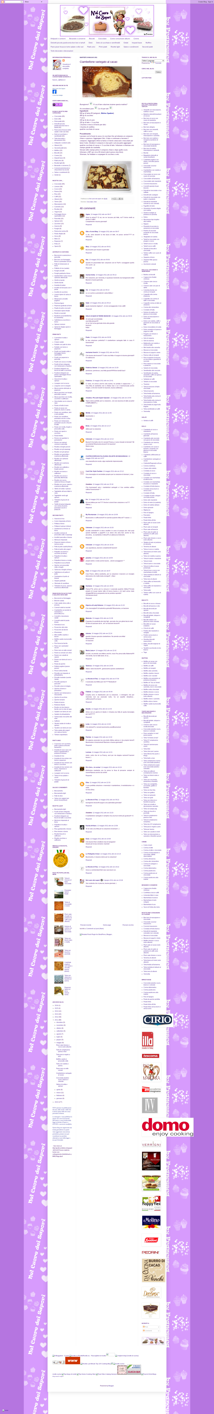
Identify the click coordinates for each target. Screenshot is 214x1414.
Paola (88, 337)
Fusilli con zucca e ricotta (62, 362)
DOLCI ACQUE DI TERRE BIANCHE (98, 316)
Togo (145, 652)
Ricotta (56, 209)
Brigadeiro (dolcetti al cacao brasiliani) (151, 156)
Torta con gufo (148, 797)
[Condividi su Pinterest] (122, 199)
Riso (55, 194)
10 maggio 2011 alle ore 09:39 (100, 337)
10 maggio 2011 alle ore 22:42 (106, 650)
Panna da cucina (60, 231)
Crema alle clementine (151, 307)
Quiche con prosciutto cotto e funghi (61, 566)
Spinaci (56, 221)
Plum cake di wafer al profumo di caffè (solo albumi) (68, 917)
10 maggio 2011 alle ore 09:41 (108, 352)
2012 (57, 1017)
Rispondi (89, 225)
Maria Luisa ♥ (90, 650)
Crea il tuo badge (58, 95)
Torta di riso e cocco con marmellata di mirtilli (152, 571)
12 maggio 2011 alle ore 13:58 (107, 826)
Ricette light (115, 47)
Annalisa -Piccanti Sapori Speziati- (98, 398)
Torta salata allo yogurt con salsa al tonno (62, 731)
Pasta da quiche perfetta (152, 999)
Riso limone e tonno (61, 831)
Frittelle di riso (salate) (61, 268)
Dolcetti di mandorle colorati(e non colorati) (151, 932)
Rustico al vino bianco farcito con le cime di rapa (63, 708)
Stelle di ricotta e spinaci (62, 489)
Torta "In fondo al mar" (151, 738)
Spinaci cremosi (59, 324)
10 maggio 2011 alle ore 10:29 (108, 367)
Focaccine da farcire (61, 630)
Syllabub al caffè (149, 379)
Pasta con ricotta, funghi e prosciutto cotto (63, 428)
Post (146, 1327)
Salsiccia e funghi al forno (63, 569)
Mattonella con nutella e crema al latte (152, 344)
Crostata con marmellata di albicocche (152, 478)
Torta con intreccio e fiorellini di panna (68, 978)
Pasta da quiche (59, 664)
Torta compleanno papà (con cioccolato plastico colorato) (152, 766)
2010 (57, 1102)
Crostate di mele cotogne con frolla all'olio (152, 496)
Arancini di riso (59, 519)
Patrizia (88, 737)
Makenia (89, 618)
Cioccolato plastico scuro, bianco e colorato (62, 1079)
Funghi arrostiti (59, 271)
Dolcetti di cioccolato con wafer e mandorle (152, 198)
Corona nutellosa (149, 466)
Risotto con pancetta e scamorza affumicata (61, 455)
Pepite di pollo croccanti (62, 308)
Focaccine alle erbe (61, 627)
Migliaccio (147, 510)
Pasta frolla (147, 517)
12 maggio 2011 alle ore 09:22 (109, 800)
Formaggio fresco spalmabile (60, 215)
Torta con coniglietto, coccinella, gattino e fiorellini (150, 785)
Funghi (56, 228)
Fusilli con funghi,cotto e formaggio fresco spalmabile (62, 353)
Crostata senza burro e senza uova (151, 489)
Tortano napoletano (60, 735)
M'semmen (58, 632)
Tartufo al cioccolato (150, 381)
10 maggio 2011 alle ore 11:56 (101, 413)
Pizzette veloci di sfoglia (62, 686)
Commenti (148, 1331)
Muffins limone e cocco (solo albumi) (151, 695)
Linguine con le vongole (62, 386)
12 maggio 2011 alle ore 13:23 (103, 813)
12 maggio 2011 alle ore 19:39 (100, 839)
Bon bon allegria (149, 127)
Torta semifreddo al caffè (152, 409)
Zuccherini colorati (150, 264)
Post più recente (85, 925)
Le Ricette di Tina (92, 679)
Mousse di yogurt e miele (152, 352)
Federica (89, 380)
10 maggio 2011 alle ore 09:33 (121, 316)
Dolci (91, 43)
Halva (145, 217)
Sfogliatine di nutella (150, 237)
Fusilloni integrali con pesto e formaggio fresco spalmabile (62, 374)
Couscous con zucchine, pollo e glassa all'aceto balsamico (62, 745)
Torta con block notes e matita (68, 940)
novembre (60, 1025)
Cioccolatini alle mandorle (152, 181)
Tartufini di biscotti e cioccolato (150, 249)
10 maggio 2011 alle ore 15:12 (113, 471)
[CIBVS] (59, 1364)
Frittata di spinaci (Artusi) (62, 526)
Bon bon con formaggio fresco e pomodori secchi (62, 260)
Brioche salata (59, 601)
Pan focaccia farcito (60, 643)
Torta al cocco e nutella (151, 549)
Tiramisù (146, 384)
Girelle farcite (58, 283)
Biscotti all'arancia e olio (152, 606)
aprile (58, 1090)
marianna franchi (92, 352)
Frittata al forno (59, 523)
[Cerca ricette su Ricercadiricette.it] (69, 1374)
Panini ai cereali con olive (63, 653)
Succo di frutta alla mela (152, 907)
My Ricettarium (91, 514)
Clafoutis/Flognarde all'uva (152, 463)
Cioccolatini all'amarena (152, 178)
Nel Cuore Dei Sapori (59, 88)
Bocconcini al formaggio (62, 598)
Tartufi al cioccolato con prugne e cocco (151, 240)
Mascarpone (58, 204)
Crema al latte (148, 848)
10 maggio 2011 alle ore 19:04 (103, 586)
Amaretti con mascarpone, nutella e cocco (152, 110)
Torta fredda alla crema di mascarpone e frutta (152, 401)
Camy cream (148, 845)
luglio (58, 1037)
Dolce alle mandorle (150, 500)
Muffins (148, 43)
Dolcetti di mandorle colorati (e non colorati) (151, 202)
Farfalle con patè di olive (62, 344)
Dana (87, 839)
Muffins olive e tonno (150, 701)
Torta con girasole (150, 795)
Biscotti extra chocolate (151, 613)
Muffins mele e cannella (152, 699)
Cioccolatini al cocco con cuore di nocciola (152, 175)
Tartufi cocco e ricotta (151, 244)
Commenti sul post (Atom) (95, 928)
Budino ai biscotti (149, 274)
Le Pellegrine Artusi (93, 854)
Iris (87, 499)
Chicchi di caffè (149, 628)
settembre (60, 1031)
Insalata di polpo (60, 285)
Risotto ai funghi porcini (62, 447)
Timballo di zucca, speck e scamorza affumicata (63, 586)
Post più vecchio (128, 925)
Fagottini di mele (149, 206)
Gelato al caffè (148, 420)
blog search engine (58, 1376)
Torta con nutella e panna (152, 556)
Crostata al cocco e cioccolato (150, 474)
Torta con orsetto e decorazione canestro (151, 805)
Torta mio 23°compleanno (152, 824)
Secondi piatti (147, 47)
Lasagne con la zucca (61, 383)
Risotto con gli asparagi (62, 449)
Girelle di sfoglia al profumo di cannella (150, 213)
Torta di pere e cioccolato (152, 563)
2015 (57, 1008)
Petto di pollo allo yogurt (62, 549)
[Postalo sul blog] (115, 199)
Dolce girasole (148, 507)
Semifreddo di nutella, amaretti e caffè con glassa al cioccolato (152, 375)
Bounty (146, 153)
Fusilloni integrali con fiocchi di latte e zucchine (62, 369)
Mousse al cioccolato (151, 350)
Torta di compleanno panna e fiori (63, 1050)
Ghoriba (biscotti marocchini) (149, 640)
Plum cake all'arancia (151, 529)
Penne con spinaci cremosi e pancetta (60, 443)
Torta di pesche (149, 391)
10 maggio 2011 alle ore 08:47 (101, 214)
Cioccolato (102, 39)
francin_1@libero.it (59, 80)
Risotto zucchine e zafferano (60, 839)
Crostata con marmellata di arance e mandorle (152, 483)
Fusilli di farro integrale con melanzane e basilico (63, 365)
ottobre (59, 1028)
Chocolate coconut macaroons (150, 166)
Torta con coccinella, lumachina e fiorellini (151, 780)
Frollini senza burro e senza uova (151, 636)
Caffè (56, 196)
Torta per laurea (149, 829)
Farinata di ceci (59, 625)
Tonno (56, 201)
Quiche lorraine (59, 700)
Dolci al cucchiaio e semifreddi (108, 43)
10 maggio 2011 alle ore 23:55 (103, 666)
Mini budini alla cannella (152, 347)
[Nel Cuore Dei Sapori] (54, 93)
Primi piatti (103, 47)
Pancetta (57, 218)
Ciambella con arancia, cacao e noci (151, 443)
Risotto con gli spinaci (61, 452)
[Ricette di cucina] (72, 1364)
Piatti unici (91, 47)
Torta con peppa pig (150, 809)
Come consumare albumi (120, 39)
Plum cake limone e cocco (152, 955)
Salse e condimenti (131, 47)
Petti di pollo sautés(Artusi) (63, 546)
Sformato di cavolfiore (61, 583)
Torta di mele (148, 561)
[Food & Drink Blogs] (148, 1374)
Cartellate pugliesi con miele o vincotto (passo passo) (68, 967)
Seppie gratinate (60, 581)
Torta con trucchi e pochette (68, 952)
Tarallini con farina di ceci (62, 728)
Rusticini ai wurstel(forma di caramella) (62, 316)
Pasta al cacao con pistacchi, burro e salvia (62, 409)
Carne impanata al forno (62, 521)
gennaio (59, 1098)
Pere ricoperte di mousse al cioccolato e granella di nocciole (152, 359)
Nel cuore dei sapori (93, 880)
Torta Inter (147, 749)
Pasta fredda (58, 436)
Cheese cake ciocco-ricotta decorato (151, 725)
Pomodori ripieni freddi (62, 311)
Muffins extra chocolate (151, 689)
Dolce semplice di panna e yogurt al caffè (152, 330)
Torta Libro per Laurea (151, 751)
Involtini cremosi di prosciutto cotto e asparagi (63, 534)
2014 (57, 1011)
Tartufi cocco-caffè (150, 246)
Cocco (56, 189)
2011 (57, 1020)
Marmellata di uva (150, 904)
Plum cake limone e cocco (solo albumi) (63, 1046)
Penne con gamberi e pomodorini (61, 439)
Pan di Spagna (149, 512)
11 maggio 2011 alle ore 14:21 (102, 752)
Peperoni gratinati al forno (63, 306)
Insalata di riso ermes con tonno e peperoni (63, 759)
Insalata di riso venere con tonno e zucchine (63, 763)
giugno (59, 1040)
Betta (88, 426)
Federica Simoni (91, 367)
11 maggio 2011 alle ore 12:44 (101, 709)
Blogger (111, 1386)
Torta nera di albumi (150, 579)
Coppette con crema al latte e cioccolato (151, 299)
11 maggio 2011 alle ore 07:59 (109, 679)
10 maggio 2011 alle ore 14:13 (103, 439)
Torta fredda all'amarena (152, 393)
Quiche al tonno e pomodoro (60, 689)
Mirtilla (88, 413)
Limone (56, 186)
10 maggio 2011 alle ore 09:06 (99, 260)
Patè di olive (58, 796)
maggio (59, 1043)
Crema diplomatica (150, 868)
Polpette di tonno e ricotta (62, 560)
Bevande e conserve (77, 39)
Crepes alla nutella (150, 468)
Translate (158, 63)
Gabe (87, 303)
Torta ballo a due (149, 758)
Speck (56, 246)
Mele (56, 239)
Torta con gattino (149, 792)
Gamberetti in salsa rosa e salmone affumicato (63, 276)
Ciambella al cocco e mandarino (151, 430)
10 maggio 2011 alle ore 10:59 (121, 398)
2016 (57, 1005)
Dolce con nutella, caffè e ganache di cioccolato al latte (152, 322)
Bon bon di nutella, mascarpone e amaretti (151, 149)
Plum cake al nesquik (151, 527)
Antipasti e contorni (58, 39)
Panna (56, 191)
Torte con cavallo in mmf (152, 832)
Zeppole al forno (149, 257)
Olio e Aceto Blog (92, 231)
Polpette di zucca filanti (62, 563)
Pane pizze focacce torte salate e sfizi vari (67, 47)
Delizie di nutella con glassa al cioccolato (68, 929)
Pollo (56, 244)
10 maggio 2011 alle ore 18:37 (100, 571)
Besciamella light (60, 793)
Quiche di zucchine (60, 697)
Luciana (88, 752)
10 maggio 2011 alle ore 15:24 (99, 499)
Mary (87, 247)
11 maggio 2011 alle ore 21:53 (100, 782)
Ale (87, 290)
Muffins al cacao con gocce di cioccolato (150, 662)
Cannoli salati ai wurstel (62, 607)
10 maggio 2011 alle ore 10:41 (103, 380)
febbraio (59, 1095)
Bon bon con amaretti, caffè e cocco (151, 130)
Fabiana (88, 692)
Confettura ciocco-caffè (151, 892)
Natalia (88, 709)
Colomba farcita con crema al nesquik (150, 291)
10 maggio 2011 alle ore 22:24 (102, 633)
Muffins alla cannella (150, 671)
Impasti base (137, 43)
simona (88, 633)
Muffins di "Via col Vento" (152, 682)
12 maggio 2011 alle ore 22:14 (110, 854)
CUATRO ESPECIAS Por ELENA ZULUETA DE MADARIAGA (107, 456)
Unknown (89, 439)
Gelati (126, 43)
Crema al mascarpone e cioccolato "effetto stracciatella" (152, 854)
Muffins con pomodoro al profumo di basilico (152, 679)
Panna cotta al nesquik (151, 355)
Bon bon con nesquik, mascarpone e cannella (151, 134)
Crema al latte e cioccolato (152, 850)
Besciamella (58, 791)
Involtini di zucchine (61, 292)
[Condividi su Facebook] (120, 199)
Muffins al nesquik (150, 668)
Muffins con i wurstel (150, 676)
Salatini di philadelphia (62, 714)
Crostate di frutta (149, 310)
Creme (136, 39)
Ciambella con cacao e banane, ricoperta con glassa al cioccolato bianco (151, 449)
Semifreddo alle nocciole (152, 370)
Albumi (56, 145)
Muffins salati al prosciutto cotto (62, 1060)
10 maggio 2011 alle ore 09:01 (100, 247)
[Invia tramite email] (112, 199)
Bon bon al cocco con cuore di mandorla (151, 119)
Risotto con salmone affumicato (61, 459)
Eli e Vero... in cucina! (93, 767)
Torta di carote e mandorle (152, 558)
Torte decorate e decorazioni (62, 51)
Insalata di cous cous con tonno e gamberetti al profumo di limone (62, 751)
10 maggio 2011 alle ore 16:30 (103, 545)
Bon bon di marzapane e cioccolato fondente (152, 145)
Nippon (146, 224)
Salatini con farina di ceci (62, 712)
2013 (57, 1014)
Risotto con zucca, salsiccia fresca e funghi (62, 481)
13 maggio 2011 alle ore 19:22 (109, 867)
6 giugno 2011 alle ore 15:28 (113, 880)
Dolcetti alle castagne (151, 195)
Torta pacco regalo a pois (152, 827)
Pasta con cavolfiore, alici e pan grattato (62, 413)
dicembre (59, 1022)
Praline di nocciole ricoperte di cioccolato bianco (151, 232)
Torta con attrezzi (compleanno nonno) (151, 772)
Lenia (88, 724)
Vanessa (89, 666)
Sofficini (57, 721)
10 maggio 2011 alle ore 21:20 (114, 605)
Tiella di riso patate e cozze (68, 904)
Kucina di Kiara (91, 826)
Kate (87, 571)
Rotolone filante (59, 705)
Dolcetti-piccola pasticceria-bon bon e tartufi (68, 43)
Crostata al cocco (149, 471)
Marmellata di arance (151, 898)
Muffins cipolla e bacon (151, 673)
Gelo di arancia (149, 341)
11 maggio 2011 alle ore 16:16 (111, 767)
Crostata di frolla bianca (152, 486)
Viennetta (147, 411)
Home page (107, 925)
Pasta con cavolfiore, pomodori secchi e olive (62, 417)
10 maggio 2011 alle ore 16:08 (107, 514)
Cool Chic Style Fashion (94, 471)
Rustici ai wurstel (60, 313)
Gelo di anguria (149, 338)
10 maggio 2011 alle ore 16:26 (103, 527)
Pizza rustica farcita (60, 671)
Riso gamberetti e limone (62, 829)
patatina (88, 558)
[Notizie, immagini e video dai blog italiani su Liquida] (110, 1356)
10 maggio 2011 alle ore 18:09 (102, 558)
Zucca (56, 236)
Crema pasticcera (149, 871)
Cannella (57, 207)
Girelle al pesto (59, 280)
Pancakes (147, 515)
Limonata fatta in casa (151, 895)
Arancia (57, 226)
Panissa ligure (59, 303)
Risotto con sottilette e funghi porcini (61, 468)
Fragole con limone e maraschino (151, 334)
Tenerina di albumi (150, 546)
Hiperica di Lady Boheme (94, 605)
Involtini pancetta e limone (63, 537)
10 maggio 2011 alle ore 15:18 (103, 484)
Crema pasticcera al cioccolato (150, 874)
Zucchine (57, 224)
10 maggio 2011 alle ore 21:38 (102, 618)
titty (87, 260)
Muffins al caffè (149, 666)
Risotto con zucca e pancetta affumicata (60, 476)
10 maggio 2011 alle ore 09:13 (106, 275)
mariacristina (90, 275)
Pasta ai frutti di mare (61, 405)
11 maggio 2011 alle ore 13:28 (100, 724)
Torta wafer (147, 590)
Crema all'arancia (149, 859)
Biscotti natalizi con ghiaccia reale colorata (151, 620)
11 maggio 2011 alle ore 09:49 (102, 692)
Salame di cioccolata (151, 368)
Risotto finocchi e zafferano (60, 835)
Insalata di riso (59, 756)
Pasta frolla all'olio (150, 520)
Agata (88, 214)
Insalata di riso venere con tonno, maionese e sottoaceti (63, 769)
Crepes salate (59, 342)
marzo (58, 1092)
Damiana (89, 586)
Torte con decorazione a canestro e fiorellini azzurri (152, 835)
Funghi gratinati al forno (62, 273)
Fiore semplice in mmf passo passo (151, 734)
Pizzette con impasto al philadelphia (62, 674)
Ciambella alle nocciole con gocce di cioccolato (151, 439)
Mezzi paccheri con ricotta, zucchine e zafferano (63, 398)
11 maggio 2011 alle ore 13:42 (102, 737)
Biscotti (92, 39)
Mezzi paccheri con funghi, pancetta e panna (63, 393)
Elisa (87, 782)
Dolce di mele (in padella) (152, 502)
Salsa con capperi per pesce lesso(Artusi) (61, 799)
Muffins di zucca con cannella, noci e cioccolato (152, 686)
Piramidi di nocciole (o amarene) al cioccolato (151, 227)
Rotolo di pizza (59, 702)
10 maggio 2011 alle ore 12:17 (100, 426)
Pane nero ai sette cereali (63, 650)
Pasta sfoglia (58, 234)
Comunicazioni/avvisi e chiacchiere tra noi (62, 169)
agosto (58, 1034)
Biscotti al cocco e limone (152, 603)
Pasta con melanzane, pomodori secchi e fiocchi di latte (62, 422)
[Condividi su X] (117, 199)
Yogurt (56, 212)
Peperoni (57, 241)
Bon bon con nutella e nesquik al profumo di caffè (151, 140)
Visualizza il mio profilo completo (67, 66)
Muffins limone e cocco (151, 692)
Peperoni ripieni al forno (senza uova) (62, 543)
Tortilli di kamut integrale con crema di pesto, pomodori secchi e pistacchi (62, 506)
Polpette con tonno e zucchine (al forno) (61, 552)
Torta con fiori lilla (149, 790)
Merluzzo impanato (60, 540)
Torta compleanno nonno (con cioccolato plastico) (152, 761)
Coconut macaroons (150, 184)
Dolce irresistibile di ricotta (152, 327)
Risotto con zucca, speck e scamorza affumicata (63, 485)
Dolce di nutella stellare (151, 505)
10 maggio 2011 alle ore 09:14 (99, 290)
